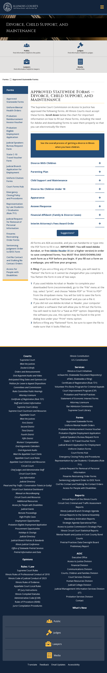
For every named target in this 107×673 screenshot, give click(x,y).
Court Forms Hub (15, 186)
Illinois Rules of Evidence (27, 582)
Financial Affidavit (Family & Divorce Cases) (56, 214)
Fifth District (27, 438)
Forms (6, 79)
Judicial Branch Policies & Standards (27, 540)
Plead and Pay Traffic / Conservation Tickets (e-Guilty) (27, 485)
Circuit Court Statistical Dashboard (27, 489)
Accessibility (74, 664)
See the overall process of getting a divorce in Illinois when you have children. (67, 145)
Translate (32, 664)
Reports (79, 495)
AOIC (79, 553)
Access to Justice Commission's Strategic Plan (80, 526)
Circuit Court (27, 465)
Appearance (37, 197)
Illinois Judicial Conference (27, 544)
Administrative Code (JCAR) (27, 597)
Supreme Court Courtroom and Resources (27, 410)
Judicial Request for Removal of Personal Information (15, 223)
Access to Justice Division (79, 561)
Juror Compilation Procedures (27, 605)
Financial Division (79, 565)
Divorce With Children (43, 163)
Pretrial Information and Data (27, 552)
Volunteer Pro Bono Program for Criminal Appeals (79, 386)
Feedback (44, 664)
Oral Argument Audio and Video (27, 375)
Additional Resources (27, 501)
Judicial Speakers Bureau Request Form (15, 145)
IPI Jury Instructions (27, 590)
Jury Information (27, 477)
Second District (27, 426)
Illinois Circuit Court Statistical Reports (79, 530)
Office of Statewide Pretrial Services (27, 548)
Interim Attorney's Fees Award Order (52, 223)
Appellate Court (27, 414)
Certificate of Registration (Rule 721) (27, 399)
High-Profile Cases (27, 516)
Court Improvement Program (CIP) (79, 390)
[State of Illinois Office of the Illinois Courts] (21, 7)
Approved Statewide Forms (25, 79)
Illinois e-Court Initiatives (79, 371)
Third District (27, 430)
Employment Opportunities (27, 520)
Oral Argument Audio (27, 450)
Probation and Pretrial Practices (79, 394)
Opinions (27, 559)
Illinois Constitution (79, 356)
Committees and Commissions (27, 387)
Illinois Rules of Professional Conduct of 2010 (27, 574)
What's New (80, 607)
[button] (102, 7)
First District (27, 422)
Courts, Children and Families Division (79, 573)
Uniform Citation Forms (15, 180)
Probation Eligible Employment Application (13, 132)
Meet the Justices (27, 363)
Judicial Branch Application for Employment (14, 169)
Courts (27, 356)
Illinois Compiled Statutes (27, 594)
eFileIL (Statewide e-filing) (79, 378)
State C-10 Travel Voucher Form (14, 157)
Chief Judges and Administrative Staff (27, 469)
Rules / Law (27, 566)
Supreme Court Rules (27, 570)
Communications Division (79, 569)
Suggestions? (67, 232)
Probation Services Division (79, 596)
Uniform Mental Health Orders (14, 109)
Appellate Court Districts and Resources (27, 461)
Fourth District (27, 434)
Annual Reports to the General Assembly (79, 514)
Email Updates (58, 664)
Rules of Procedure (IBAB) (27, 601)
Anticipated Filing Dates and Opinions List (27, 379)
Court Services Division (79, 577)
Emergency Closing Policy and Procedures (15, 195)
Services (79, 367)
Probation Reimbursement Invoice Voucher (15, 119)
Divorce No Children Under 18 (48, 189)
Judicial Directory (27, 481)
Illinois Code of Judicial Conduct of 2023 (27, 578)
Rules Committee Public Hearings (27, 391)
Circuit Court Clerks (27, 473)
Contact (79, 600)
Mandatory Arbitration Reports (79, 518)
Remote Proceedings (27, 512)
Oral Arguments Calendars (28, 446)
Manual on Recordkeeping (27, 493)
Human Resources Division (79, 580)
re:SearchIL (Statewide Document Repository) (79, 375)
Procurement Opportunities (27, 528)
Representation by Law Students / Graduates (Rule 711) (15, 208)
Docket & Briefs (27, 367)
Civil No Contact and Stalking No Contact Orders (15, 260)
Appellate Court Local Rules (27, 458)
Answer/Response (41, 206)
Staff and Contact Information (27, 403)
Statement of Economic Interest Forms (79, 398)
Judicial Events (27, 509)
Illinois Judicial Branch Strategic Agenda (79, 511)
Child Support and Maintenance (49, 180)
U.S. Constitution (79, 359)
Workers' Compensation (27, 442)
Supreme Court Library (27, 407)
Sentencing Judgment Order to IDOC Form (15, 248)
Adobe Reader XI (60, 250)
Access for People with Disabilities (13, 272)
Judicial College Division (79, 584)
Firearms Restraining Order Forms (13, 236)
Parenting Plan (39, 171)
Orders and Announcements (27, 371)
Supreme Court (27, 359)
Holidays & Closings (27, 532)
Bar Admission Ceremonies (79, 406)
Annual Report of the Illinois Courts (79, 499)
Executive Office (79, 557)
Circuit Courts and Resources (27, 497)
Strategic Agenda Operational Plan (79, 522)
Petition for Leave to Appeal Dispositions (27, 383)
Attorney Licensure (27, 395)
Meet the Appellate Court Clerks (27, 454)
